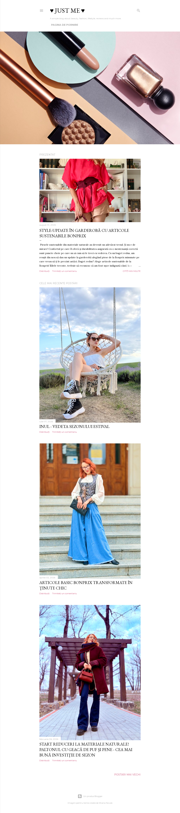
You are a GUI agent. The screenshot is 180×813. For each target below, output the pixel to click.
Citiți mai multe (132, 271)
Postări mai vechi (127, 774)
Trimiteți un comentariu (64, 271)
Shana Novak (105, 803)
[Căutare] (138, 9)
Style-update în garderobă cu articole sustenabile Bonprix (84, 233)
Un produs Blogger (92, 796)
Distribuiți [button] (44, 271)
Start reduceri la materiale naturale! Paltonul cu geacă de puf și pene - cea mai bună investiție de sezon (85, 749)
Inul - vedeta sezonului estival (74, 426)
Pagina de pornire (64, 24)
